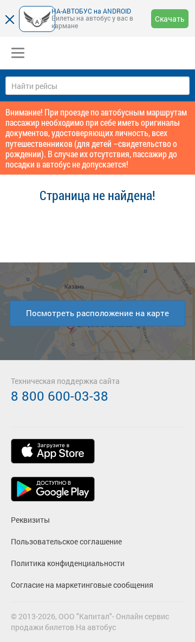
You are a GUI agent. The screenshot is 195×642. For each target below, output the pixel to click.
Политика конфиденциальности (68, 563)
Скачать (170, 19)
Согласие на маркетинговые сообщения (82, 585)
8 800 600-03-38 (59, 396)
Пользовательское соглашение (66, 541)
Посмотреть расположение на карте (97, 312)
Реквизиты (30, 520)
